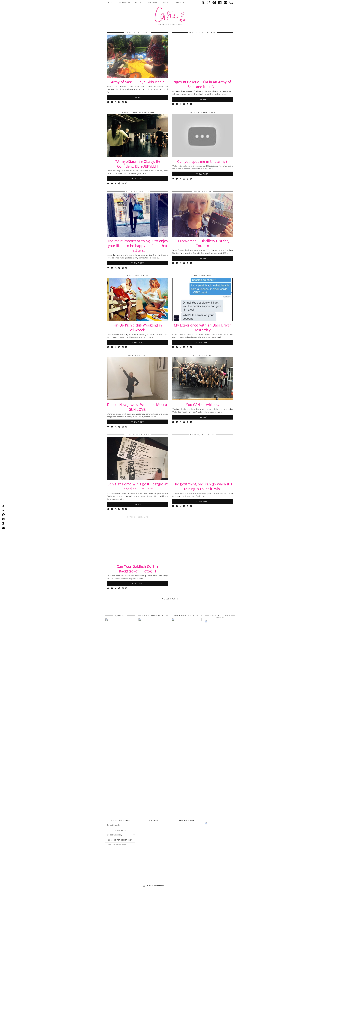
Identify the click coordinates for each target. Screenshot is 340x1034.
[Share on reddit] (126, 102)
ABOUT (166, 2)
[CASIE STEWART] (170, 12)
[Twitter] (203, 2)
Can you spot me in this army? (202, 161)
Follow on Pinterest (154, 886)
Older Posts (170, 599)
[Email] (226, 2)
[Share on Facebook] (112, 102)
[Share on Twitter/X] (116, 102)
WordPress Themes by (220, 1031)
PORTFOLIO (124, 2)
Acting (139, 2)
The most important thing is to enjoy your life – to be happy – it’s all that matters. (137, 246)
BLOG (111, 2)
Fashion (211, 32)
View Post (137, 97)
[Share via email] (108, 102)
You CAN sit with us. (202, 405)
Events (146, 32)
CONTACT (179, 2)
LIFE (147, 191)
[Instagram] (209, 2)
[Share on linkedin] (122, 102)
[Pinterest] (214, 2)
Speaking (153, 2)
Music (212, 112)
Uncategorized (147, 112)
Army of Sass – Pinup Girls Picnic (137, 82)
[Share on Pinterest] (119, 102)
